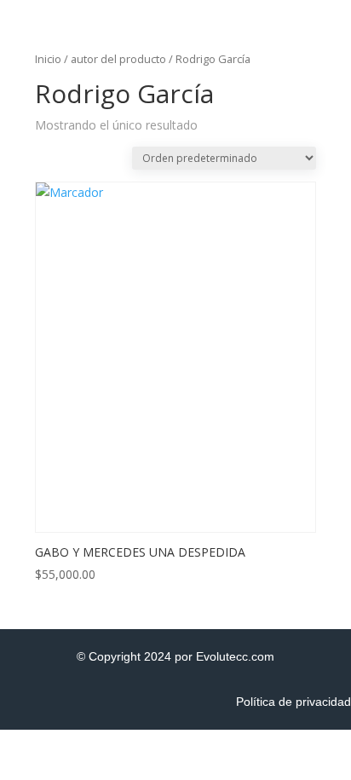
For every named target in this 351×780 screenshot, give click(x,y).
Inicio (48, 58)
